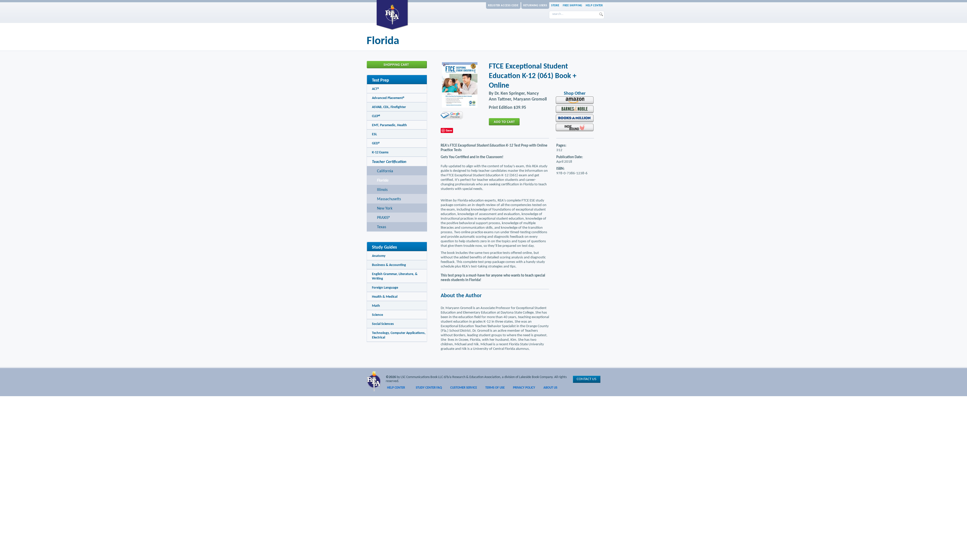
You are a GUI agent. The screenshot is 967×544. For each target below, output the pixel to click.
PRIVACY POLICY (524, 387)
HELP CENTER (396, 387)
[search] (601, 15)
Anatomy (379, 256)
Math (376, 306)
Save (449, 130)
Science (377, 315)
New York (384, 209)
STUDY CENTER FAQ (429, 387)
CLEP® (376, 116)
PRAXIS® (383, 218)
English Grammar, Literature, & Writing (395, 276)
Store (555, 5)
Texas (381, 227)
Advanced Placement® (388, 98)
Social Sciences (383, 324)
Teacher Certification (389, 162)
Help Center (594, 5)
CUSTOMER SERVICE (463, 387)
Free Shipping (572, 5)
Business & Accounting (389, 265)
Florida (382, 181)
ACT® (375, 89)
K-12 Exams (380, 152)
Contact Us (586, 379)
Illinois (382, 190)
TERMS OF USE (495, 387)
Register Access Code (503, 5)
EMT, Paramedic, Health (389, 125)
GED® (376, 143)
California (385, 171)
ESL (374, 134)
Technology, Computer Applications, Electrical (399, 335)
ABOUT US (550, 387)
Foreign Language (385, 288)
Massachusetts (389, 199)
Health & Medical (384, 297)
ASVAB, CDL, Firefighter (389, 107)
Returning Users (535, 5)
